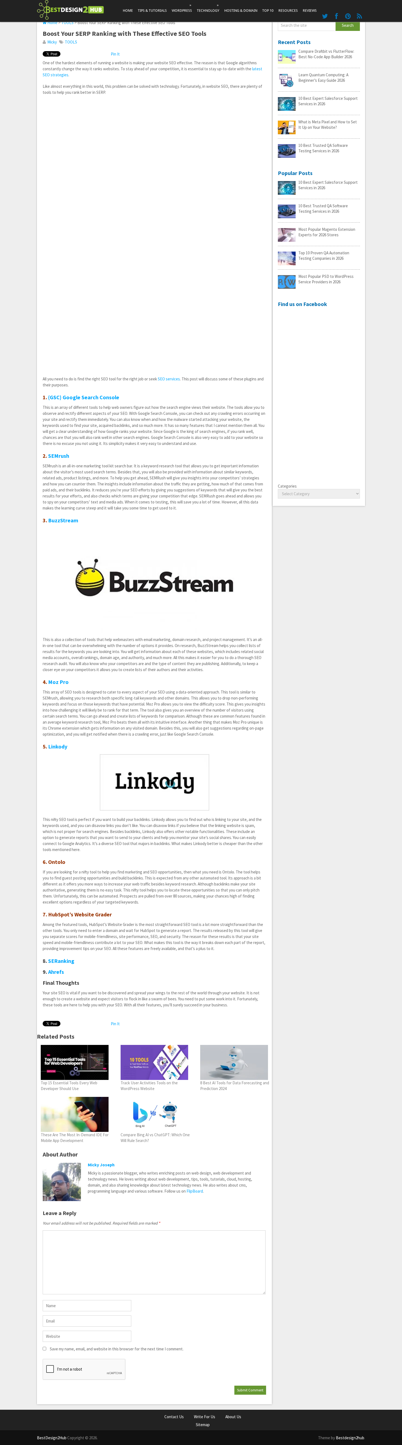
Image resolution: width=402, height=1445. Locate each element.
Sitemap (203, 1424)
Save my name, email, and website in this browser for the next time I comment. (116, 1348)
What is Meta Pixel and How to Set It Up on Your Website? (327, 124)
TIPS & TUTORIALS (152, 10)
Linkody (57, 746)
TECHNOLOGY (208, 8)
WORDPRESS (182, 8)
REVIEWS (310, 10)
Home (128, 10)
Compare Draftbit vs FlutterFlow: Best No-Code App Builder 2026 (326, 54)
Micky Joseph (101, 1164)
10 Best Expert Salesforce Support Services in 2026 (328, 101)
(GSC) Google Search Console (83, 397)
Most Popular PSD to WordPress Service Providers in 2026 (326, 279)
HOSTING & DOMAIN (240, 10)
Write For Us (204, 1416)
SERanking (61, 960)
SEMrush (58, 455)
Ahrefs (56, 971)
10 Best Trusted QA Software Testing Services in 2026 (323, 148)
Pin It (115, 54)
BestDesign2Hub (51, 1437)
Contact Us (174, 1416)
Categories (287, 486)
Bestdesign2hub (350, 1437)
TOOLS (67, 22)
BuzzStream (63, 520)
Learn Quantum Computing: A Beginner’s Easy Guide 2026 (323, 77)
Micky (52, 42)
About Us (233, 1416)
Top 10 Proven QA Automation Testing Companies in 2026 (323, 255)
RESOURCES (288, 10)
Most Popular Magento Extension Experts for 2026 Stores (326, 232)
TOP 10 (267, 10)
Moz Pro (58, 681)
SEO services (169, 378)
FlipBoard (195, 1191)
